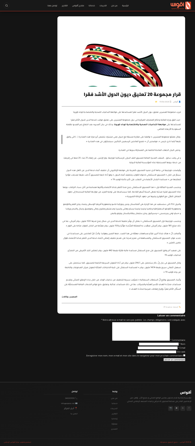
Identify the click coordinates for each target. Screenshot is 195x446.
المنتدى (114, 429)
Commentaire (177, 340)
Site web (181, 352)
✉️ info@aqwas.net (69, 404)
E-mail (181, 348)
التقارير (65, 5)
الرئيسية (125, 5)
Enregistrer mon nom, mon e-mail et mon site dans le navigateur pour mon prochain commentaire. (134, 356)
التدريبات (103, 5)
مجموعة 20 (167, 307)
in (183, 408)
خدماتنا (92, 5)
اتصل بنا (74, 414)
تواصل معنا (52, 5)
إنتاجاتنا (114, 419)
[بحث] (6, 5)
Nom (182, 344)
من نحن (114, 5)
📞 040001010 (71, 399)
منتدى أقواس (78, 5)
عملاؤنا (114, 424)
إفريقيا (175, 307)
